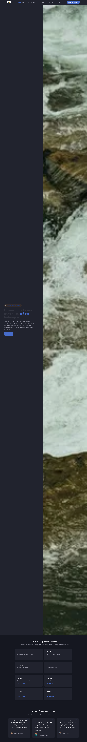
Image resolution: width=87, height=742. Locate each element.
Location (43, 2)
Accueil (19, 2)
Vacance (54, 2)
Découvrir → (9, 333)
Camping (33, 2)
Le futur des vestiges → (73, 2)
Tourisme (49, 2)
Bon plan (27, 2)
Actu (23, 2)
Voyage (59, 2)
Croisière (38, 2)
